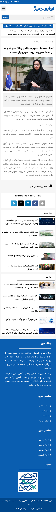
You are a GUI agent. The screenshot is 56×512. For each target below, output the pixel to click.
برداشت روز (50, 31)
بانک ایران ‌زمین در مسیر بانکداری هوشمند (22, 255)
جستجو (5, 17)
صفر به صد (19, 508)
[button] (3, 8)
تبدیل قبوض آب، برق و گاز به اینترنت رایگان (22, 319)
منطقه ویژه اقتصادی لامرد (39, 186)
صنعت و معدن (39, 31)
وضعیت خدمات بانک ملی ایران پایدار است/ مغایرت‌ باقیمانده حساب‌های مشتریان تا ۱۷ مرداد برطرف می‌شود (20, 333)
